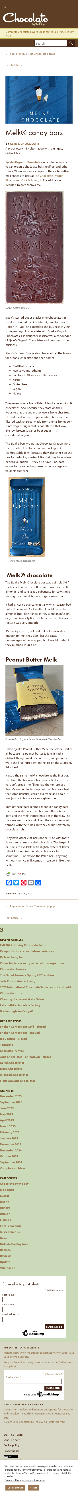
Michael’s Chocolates (14, 1074)
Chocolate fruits (11, 993)
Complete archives (12, 1168)
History (5, 1208)
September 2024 (11, 1162)
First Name (8, 1294)
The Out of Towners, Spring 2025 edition (27, 975)
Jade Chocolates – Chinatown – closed (26, 1057)
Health (4, 1202)
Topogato (6, 1045)
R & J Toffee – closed (13, 1038)
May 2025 (6, 1114)
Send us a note (12, 1440)
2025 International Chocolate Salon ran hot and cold (35, 987)
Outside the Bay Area (14, 1244)
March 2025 (8, 1126)
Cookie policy (11, 1445)
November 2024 (11, 1150)
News (3, 1238)
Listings (5, 1220)
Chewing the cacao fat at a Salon (22, 999)
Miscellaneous (10, 1232)
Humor (5, 1214)
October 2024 (9, 1156)
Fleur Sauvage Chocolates (17, 1081)
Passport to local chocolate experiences (27, 951)
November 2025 (11, 1096)
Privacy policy (11, 1450)
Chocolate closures (13, 969)
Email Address (10, 1314)
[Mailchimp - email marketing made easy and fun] (33, 1335)
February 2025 (9, 1132)
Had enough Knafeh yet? (17, 1011)
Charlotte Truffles (12, 1051)
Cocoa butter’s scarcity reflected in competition (32, 963)
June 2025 (7, 1108)
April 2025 (7, 1120)
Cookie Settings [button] (15, 1487)
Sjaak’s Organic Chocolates (23, 162)
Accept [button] (33, 1487)
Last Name (8, 1304)
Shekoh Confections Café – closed (23, 1026)
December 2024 (10, 1144)
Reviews (5, 1256)
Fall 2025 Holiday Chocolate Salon (23, 945)
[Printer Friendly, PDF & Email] (16, 874)
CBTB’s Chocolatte (25, 144)
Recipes (5, 1250)
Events (4, 1195)
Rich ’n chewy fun (12, 957)
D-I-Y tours (7, 1189)
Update (5, 1262)
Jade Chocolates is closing (17, 981)
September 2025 (11, 1102)
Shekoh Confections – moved (20, 1032)
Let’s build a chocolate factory (20, 1005)
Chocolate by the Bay (14, 1183)
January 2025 (9, 1138)
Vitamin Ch (7, 1268)
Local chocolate (11, 1226)
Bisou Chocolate (11, 1068)
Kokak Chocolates (12, 1062)
